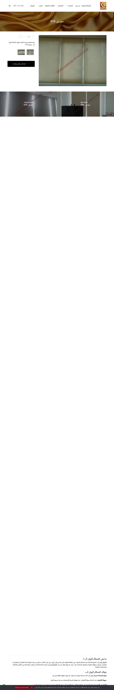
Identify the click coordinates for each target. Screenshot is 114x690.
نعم (31, 687)
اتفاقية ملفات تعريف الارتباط (21, 687)
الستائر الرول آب (101, 662)
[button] (21, 64)
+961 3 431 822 (18, 6)
